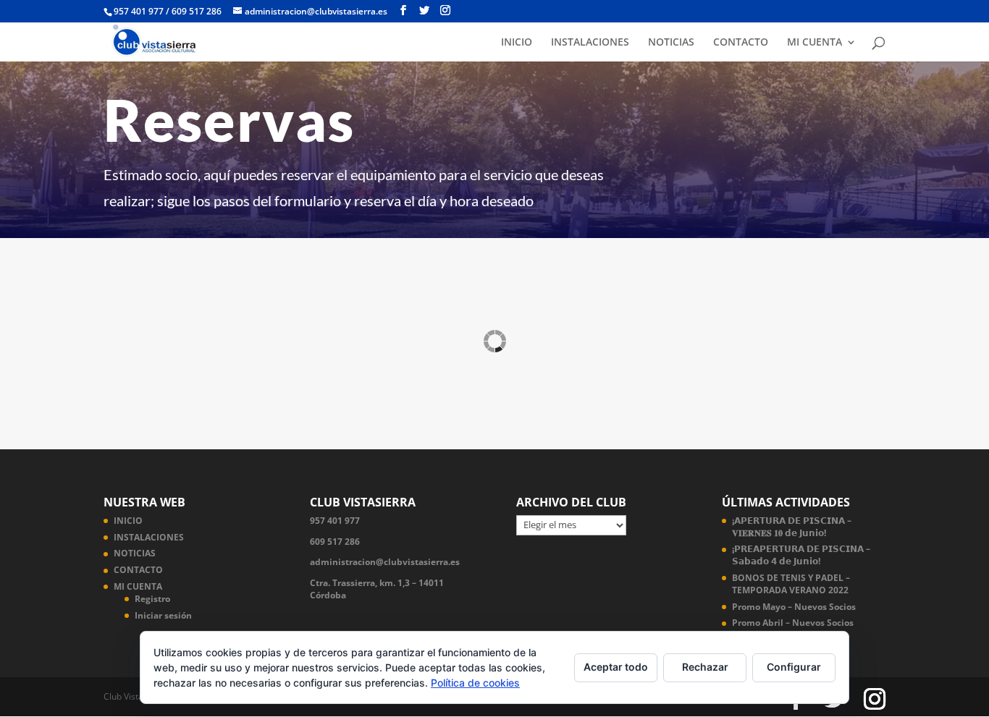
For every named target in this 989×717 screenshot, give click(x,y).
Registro (152, 599)
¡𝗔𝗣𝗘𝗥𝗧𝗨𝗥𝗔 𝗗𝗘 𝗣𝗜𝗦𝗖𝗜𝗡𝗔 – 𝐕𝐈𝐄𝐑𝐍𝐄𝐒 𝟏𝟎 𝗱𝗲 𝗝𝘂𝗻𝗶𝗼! (791, 526)
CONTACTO (740, 42)
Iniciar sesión (163, 615)
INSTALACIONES (590, 42)
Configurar (794, 667)
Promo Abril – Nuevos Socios (793, 622)
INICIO (516, 42)
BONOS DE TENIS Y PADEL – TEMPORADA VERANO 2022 (791, 584)
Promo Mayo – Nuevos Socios (794, 607)
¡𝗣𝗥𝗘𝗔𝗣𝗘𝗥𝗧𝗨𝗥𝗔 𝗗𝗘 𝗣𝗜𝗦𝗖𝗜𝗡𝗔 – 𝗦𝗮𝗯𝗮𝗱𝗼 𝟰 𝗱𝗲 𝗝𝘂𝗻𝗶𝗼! (801, 555)
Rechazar (705, 667)
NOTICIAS (671, 42)
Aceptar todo (616, 667)
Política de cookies (475, 682)
